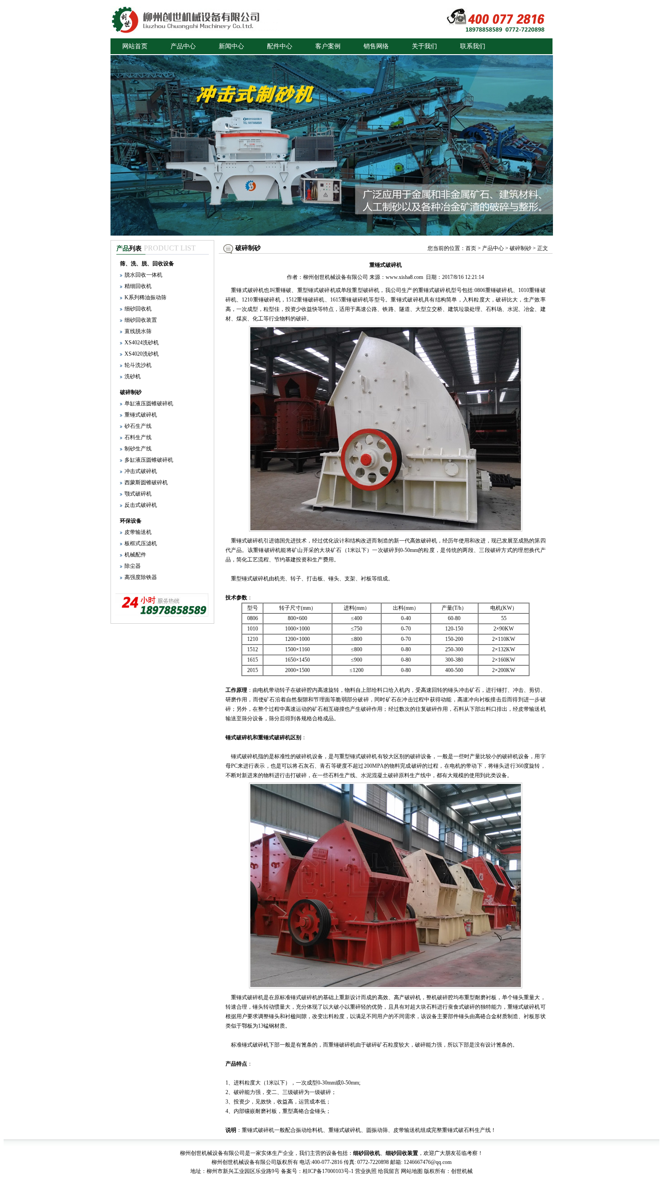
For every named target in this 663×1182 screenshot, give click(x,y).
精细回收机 (138, 286)
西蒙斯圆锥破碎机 (146, 482)
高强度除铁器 (140, 577)
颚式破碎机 (138, 494)
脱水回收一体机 (143, 275)
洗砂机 (132, 376)
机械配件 (135, 555)
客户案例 (328, 46)
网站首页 (134, 46)
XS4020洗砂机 (141, 354)
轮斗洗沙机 (138, 365)
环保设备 (131, 521)
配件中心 (279, 46)
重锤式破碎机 (140, 415)
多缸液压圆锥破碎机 (148, 460)
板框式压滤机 (140, 543)
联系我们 (472, 46)
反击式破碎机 (140, 505)
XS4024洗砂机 (141, 342)
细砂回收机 (138, 309)
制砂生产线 (138, 448)
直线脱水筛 (138, 331)
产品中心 (183, 46)
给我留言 (389, 1171)
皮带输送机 (138, 532)
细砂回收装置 (140, 320)
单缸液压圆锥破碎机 (148, 403)
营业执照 (366, 1171)
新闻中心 (231, 46)
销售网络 (376, 46)
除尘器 (132, 566)
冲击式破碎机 (140, 471)
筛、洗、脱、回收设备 (147, 263)
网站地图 (412, 1171)
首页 (470, 248)
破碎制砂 (131, 392)
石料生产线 (138, 437)
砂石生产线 (138, 426)
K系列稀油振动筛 (145, 297)
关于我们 (424, 46)
